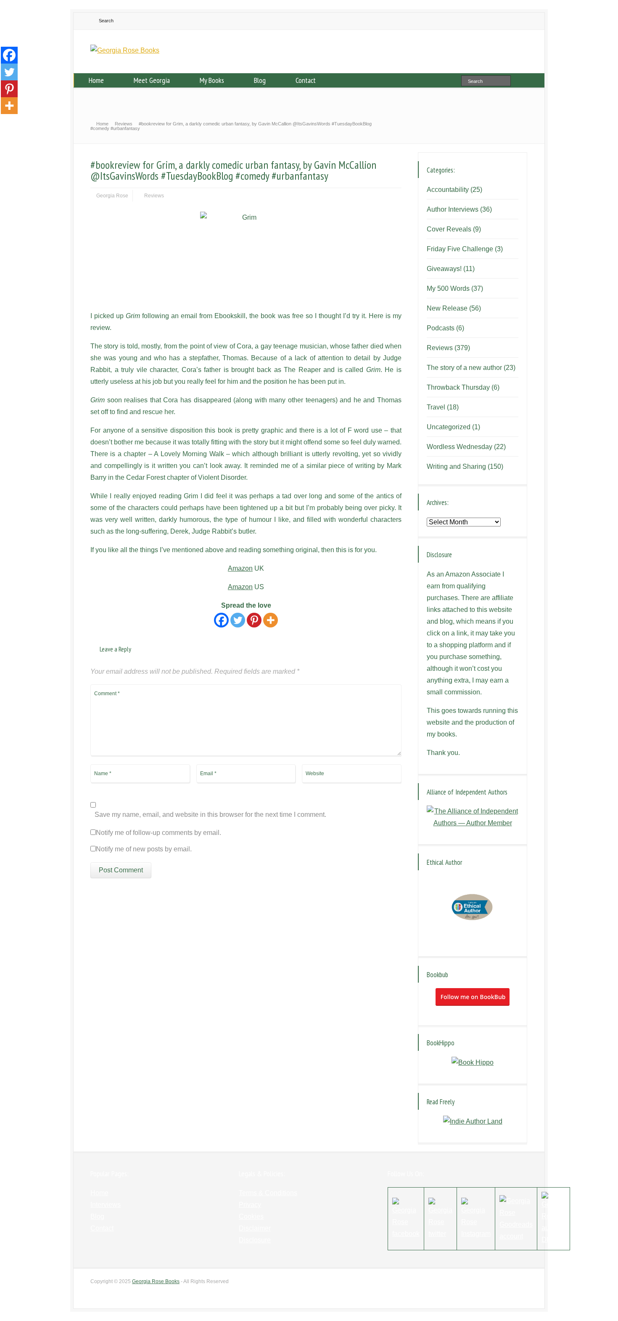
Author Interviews (452, 209)
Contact (306, 80)
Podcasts (440, 328)
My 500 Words (448, 288)
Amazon (240, 568)
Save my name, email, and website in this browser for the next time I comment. (210, 814)
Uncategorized (448, 427)
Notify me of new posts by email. (144, 849)
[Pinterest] (254, 620)
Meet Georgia (152, 80)
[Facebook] (221, 620)
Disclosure (255, 1240)
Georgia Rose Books (156, 1281)
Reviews (154, 196)
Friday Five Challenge (460, 249)
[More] (270, 620)
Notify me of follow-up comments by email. (158, 832)
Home (96, 80)
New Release (447, 308)
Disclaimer (255, 1228)
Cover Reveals (449, 229)
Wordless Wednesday (459, 446)
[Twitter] (237, 620)
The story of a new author (464, 367)
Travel (436, 407)
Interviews (105, 1204)
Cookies (251, 1216)
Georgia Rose (112, 196)
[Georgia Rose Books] (124, 50)
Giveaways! (444, 268)
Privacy (250, 1204)
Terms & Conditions (268, 1192)
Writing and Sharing (456, 466)
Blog (260, 80)
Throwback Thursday (458, 387)
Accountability (448, 189)
